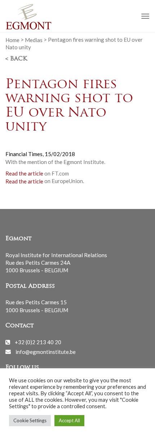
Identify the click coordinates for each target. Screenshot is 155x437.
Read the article (24, 173)
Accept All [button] (69, 420)
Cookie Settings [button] (29, 420)
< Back (16, 59)
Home (12, 39)
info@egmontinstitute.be (45, 351)
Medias (34, 39)
